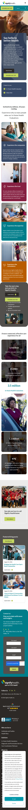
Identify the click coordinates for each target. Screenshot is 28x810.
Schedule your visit (11, 75)
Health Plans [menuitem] (5, 733)
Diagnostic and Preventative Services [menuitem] (11, 743)
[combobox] (21, 8)
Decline (14, 803)
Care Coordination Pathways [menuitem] (9, 746)
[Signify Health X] (14, 690)
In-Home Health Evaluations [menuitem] (9, 741)
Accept (14, 799)
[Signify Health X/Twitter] (8, 629)
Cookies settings (14, 794)
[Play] (14, 319)
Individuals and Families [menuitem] (8, 731)
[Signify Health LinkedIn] (6, 629)
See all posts (8, 541)
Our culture (10, 519)
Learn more (11, 294)
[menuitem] (8, 8)
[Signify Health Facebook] (3, 629)
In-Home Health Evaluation (14, 89)
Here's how (9, 70)
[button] (25, 2)
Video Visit (9, 93)
